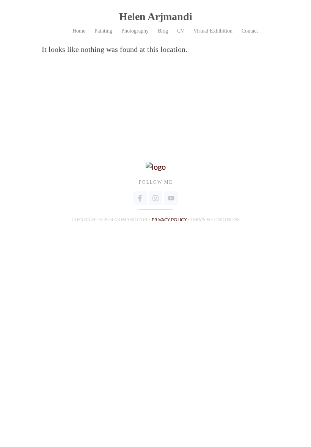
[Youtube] (171, 198)
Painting (103, 31)
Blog (163, 31)
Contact (250, 31)
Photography (135, 31)
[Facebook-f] (140, 198)
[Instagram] (155, 198)
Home (78, 31)
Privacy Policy (169, 219)
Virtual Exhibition (212, 31)
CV (180, 31)
